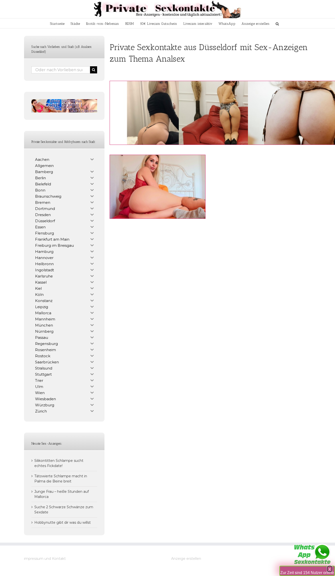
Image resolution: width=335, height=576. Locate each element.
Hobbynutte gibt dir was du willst (62, 522)
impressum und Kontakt (45, 558)
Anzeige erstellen (186, 558)
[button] (277, 23)
